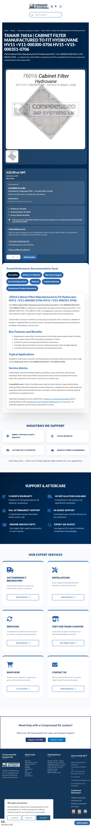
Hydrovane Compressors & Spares (29, 30)
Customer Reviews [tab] (51, 281)
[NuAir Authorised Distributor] (79, 812)
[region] (28, 811)
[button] (12, 156)
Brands (13, 30)
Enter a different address (19, 249)
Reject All (29, 818)
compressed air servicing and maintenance (43, 402)
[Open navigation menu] (60, 6)
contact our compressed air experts (56, 399)
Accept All (43, 818)
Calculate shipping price (19, 241)
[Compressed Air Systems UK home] (39, 6)
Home (6, 30)
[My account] (52, 6)
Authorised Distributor (76, 791)
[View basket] (55, 6)
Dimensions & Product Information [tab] (22, 288)
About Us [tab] (35, 281)
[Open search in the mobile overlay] (45, 15)
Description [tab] (13, 275)
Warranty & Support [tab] (53, 275)
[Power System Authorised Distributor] (85, 812)
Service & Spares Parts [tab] (17, 281)
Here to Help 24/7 (79, 755)
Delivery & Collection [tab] (31, 275)
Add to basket (29, 257)
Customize (14, 818)
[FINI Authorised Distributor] (73, 812)
